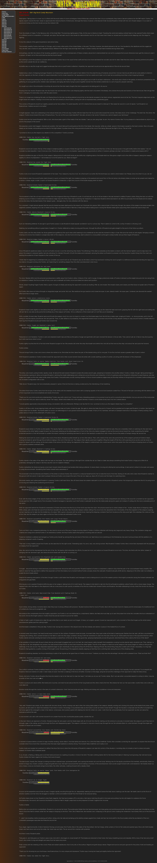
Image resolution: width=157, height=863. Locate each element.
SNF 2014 (4, 20)
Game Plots (5, 13)
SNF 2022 (4, 44)
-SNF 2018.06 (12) (8, 32)
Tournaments (5, 48)
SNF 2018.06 (23, 13)
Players (4, 19)
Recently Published (7, 51)
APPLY (75, 8)
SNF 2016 (4, 23)
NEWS (68, 8)
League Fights (5, 14)
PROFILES (79, 8)
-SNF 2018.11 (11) (8, 38)
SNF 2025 (4, 47)
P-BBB (3, 17)
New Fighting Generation (8, 16)
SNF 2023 (4, 45)
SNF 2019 (4, 40)
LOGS (83, 8)
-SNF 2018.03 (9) (7, 28)
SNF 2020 (4, 41)
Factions (4, 12)
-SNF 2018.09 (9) (7, 35)
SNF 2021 (4, 43)
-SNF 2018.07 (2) (7, 34)
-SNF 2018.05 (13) (8, 31)
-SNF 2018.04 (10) (8, 29)
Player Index (5, 50)
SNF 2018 (4, 26)
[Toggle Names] (24, 15)
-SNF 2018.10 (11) (8, 37)
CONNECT (87, 8)
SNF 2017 (4, 25)
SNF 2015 (4, 22)
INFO (71, 8)
